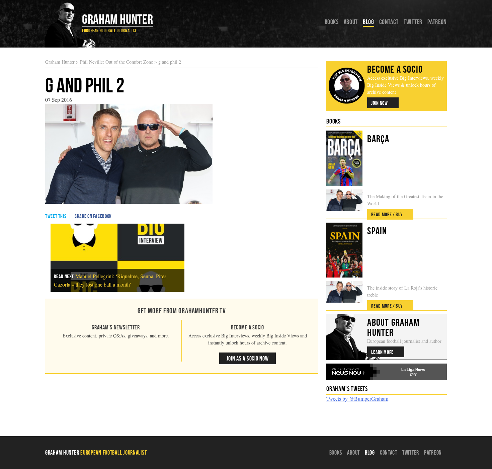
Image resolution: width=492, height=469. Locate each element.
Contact (389, 21)
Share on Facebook (93, 216)
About (351, 21)
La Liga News (413, 370)
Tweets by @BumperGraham (357, 398)
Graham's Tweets (347, 388)
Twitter (413, 21)
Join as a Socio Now (248, 358)
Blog (368, 21)
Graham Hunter (117, 19)
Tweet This (55, 216)
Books (332, 21)
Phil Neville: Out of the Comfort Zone (116, 62)
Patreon (437, 21)
